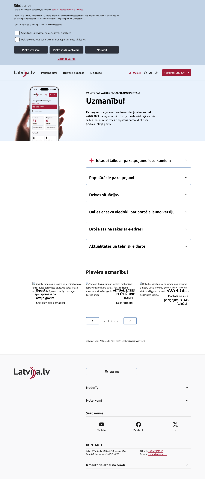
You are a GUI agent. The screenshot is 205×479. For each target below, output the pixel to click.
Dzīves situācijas (73, 72)
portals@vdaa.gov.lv (157, 454)
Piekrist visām (31, 49)
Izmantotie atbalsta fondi (105, 465)
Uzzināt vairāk (66, 58)
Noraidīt (102, 49)
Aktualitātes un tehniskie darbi (117, 246)
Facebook (138, 430)
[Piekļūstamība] (156, 72)
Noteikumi (94, 400)
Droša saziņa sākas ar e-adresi (116, 229)
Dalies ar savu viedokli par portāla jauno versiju (132, 212)
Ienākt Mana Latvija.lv (174, 73)
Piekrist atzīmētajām (66, 49)
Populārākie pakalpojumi (111, 177)
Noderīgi (92, 387)
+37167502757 (155, 451)
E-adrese (96, 72)
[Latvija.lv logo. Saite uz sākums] (24, 73)
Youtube (101, 430)
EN (150, 72)
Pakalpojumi (49, 72)
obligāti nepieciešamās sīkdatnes (67, 9)
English (114, 371)
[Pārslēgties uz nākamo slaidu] (130, 320)
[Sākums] (39, 373)
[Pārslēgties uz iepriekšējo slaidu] (92, 320)
